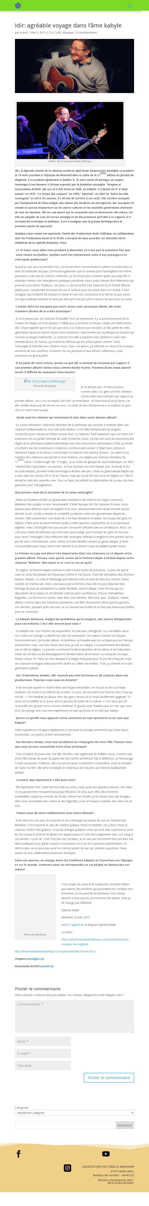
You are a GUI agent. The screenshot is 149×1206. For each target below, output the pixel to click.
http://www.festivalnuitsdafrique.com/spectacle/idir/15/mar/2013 (55, 951)
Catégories (22, 1107)
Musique (68, 32)
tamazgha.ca (35, 959)
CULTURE (55, 32)
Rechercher (125, 1125)
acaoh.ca (47, 966)
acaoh (24, 32)
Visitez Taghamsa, (72, 924)
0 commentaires (86, 32)
